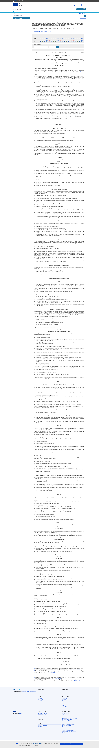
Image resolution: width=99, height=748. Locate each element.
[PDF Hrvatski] (59, 40)
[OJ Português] (74, 42)
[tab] (58, 35)
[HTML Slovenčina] (77, 38)
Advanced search (83, 18)
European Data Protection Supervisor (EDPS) (69, 727)
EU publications (64, 703)
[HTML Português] (74, 38)
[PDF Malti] (68, 40)
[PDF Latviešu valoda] (63, 40)
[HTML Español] (42, 38)
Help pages (40, 691)
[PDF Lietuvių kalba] (64, 40)
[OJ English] (53, 42)
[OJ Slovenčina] (77, 42)
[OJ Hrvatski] (59, 42)
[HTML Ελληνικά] (51, 38)
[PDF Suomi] (81, 40)
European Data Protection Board (67, 729)
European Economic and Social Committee (69, 723)
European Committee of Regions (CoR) (68, 724)
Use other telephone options (42, 714)
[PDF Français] (55, 40)
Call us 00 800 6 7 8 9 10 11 (42, 713)
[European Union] (16, 711)
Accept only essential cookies (76, 743)
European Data (64, 698)
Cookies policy (40, 699)
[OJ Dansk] (46, 42)
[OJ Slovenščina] (79, 42)
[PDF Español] (42, 40)
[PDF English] (53, 40)
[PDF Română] (75, 40)
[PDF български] (40, 40)
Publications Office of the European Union (29, 691)
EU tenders (64, 699)
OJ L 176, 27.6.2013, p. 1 (57, 678)
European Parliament (65, 713)
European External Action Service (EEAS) (68, 721)
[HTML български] (40, 38)
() (80, 71)
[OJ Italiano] (61, 42)
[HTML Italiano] (61, 38)
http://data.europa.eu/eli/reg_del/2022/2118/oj (42, 31)
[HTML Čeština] (44, 38)
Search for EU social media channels (44, 721)
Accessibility (40, 700)
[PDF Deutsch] (48, 40)
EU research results (65, 700)
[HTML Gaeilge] (57, 38)
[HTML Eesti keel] (50, 38)
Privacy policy (40, 726)
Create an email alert (19, 13)
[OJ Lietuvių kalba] (64, 42)
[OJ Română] (75, 42)
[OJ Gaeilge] (57, 42)
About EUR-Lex (64, 691)
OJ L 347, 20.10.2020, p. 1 (39, 666)
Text (34, 49)
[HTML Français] (55, 38)
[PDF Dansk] (46, 40)
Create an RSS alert (18, 15)
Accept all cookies (64, 743)
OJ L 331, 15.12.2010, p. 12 (75, 669)
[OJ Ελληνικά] (51, 42)
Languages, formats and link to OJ (40, 34)
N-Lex (63, 705)
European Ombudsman (66, 726)
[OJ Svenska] (83, 42)
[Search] (85, 16)
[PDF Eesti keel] (50, 40)
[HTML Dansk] (46, 38)
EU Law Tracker (64, 706)
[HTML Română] (75, 38)
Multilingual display (37, 44)
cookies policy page (37, 743)
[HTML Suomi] (81, 38)
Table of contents (18, 18)
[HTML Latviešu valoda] (63, 38)
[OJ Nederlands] (70, 42)
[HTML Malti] (68, 38)
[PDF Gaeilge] (57, 40)
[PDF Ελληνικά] (51, 40)
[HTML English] (53, 38)
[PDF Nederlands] (70, 40)
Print (84, 13)
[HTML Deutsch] (48, 38)
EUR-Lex (17, 9)
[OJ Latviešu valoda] (63, 42)
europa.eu (20, 713)
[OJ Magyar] (66, 42)
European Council (65, 714)
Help (80, 13)
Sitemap (39, 694)
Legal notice (40, 698)
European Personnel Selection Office (68, 730)
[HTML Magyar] (66, 38)
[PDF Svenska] (83, 40)
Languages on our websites (42, 725)
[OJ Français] (55, 42)
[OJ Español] (42, 42)
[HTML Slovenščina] (79, 38)
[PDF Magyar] (66, 40)
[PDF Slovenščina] (79, 40)
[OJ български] (40, 42)
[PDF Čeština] (44, 40)
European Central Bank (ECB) (67, 719)
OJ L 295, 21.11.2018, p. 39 (52, 672)
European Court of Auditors (66, 720)
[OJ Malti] (68, 42)
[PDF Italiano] (61, 40)
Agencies (63, 732)
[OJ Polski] (72, 42)
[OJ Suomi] (81, 42)
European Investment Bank (66, 725)
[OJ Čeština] (44, 42)
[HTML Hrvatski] (59, 38)
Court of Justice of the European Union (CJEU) (69, 718)
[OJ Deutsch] (48, 42)
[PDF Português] (74, 40)
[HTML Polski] (72, 38)
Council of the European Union (67, 715)
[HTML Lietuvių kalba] (64, 38)
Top (34, 682)
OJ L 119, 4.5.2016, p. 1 (77, 680)
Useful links (64, 694)
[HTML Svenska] (83, 38)
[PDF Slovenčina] (77, 40)
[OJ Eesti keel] (50, 42)
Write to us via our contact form (43, 715)
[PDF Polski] (72, 40)
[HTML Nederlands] (70, 38)
